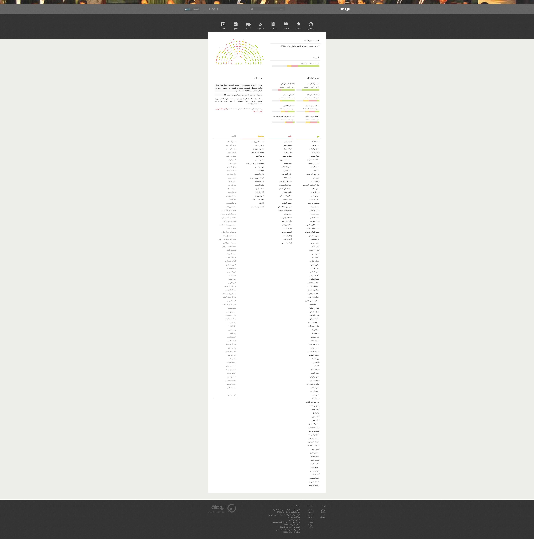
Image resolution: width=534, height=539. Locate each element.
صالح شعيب (232, 308)
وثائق (236, 28)
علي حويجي (232, 279)
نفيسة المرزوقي (258, 142)
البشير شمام (315, 467)
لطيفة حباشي (314, 239)
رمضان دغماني (314, 355)
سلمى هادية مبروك (285, 210)
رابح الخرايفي (287, 221)
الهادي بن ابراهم (313, 427)
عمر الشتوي (287, 170)
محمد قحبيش (314, 214)
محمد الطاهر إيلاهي (229, 243)
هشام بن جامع (231, 156)
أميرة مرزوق (259, 196)
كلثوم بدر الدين (231, 265)
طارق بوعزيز (287, 192)
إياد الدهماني (287, 228)
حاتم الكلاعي (315, 388)
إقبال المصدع (287, 236)
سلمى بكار (288, 214)
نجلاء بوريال (288, 149)
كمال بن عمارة (314, 250)
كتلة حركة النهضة (313, 84)
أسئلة (248, 28)
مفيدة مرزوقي (231, 196)
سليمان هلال (315, 341)
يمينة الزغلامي (231, 149)
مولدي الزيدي (287, 156)
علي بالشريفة (287, 174)
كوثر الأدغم (315, 246)
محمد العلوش (314, 210)
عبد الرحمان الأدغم (229, 297)
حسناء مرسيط (231, 344)
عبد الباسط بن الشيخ (312, 301)
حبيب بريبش (315, 152)
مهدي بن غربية (231, 369)
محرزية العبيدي (314, 236)
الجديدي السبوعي (258, 199)
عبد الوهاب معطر (230, 286)
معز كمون (232, 199)
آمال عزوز (315, 417)
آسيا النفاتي (315, 474)
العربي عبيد (315, 449)
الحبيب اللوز (315, 464)
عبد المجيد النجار (313, 283)
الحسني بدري (287, 232)
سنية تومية (315, 330)
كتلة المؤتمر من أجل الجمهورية (284, 116)
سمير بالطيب (287, 203)
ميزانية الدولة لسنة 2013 (291, 532)
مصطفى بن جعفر (313, 203)
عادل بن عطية (314, 308)
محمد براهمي (231, 228)
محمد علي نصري (286, 160)
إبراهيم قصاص (287, 243)
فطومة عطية (231, 268)
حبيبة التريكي (314, 380)
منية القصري (315, 192)
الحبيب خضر (315, 460)
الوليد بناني (315, 420)
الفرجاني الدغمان (313, 445)
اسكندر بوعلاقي (230, 380)
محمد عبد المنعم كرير (228, 217)
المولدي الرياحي (313, 435)
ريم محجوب (232, 330)
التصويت (260, 28)
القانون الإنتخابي (294, 520)
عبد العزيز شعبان (313, 290)
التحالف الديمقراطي (312, 116)
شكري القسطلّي (286, 196)
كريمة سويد (315, 257)
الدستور (286, 28)
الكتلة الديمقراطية (313, 95)
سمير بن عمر (231, 312)
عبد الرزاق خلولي (313, 293)
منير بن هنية (315, 189)
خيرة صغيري (315, 369)
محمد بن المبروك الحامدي (255, 163)
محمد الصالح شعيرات (312, 232)
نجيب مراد (315, 178)
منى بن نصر (315, 196)
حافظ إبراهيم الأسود (312, 384)
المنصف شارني (314, 438)
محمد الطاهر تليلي (313, 228)
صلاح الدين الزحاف (229, 304)
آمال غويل (316, 413)
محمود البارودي (258, 149)
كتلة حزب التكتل (289, 95)
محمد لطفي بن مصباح (228, 214)
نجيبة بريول (232, 178)
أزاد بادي (261, 203)
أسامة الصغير (231, 384)
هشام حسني (287, 145)
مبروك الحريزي (230, 257)
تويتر (260, 111)
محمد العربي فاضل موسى (227, 239)
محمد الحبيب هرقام (229, 246)
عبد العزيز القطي (286, 181)
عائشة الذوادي (314, 304)
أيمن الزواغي (259, 192)
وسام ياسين (315, 167)
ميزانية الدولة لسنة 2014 (291, 525)
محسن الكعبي (231, 250)
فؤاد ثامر (261, 170)
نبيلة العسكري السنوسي (310, 185)
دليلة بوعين (315, 362)
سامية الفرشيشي (313, 351)
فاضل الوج (232, 275)
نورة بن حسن (259, 145)
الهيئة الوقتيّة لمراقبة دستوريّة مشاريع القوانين (284, 515)
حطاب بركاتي (287, 225)
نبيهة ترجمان (315, 181)
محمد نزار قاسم (230, 207)
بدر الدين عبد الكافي (312, 402)
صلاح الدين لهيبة (313, 319)
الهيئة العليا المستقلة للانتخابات (289, 527)
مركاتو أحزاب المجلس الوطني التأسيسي (286, 522)
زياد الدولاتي (232, 322)
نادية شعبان (288, 152)
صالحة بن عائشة (313, 322)
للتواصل (323, 512)
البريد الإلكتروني (221, 109)
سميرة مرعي (259, 181)
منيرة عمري (232, 189)
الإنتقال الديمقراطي (288, 84)
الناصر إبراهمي (231, 366)
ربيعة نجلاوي (259, 189)
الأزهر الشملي (314, 471)
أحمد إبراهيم (287, 239)
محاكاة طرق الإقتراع (293, 517)
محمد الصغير (315, 217)
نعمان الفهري (231, 170)
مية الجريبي (232, 185)
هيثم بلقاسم (232, 152)
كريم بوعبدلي (259, 167)
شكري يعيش (287, 199)
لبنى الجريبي (315, 243)
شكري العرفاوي (313, 326)
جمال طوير (232, 348)
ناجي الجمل (232, 181)
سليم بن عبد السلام (285, 207)
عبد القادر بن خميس (257, 178)
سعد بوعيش (315, 348)
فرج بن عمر (315, 145)
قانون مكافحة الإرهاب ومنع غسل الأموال (286, 510)
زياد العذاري (232, 326)
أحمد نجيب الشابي (257, 207)
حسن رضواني (314, 377)
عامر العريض (231, 301)
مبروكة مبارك (231, 254)
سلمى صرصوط (314, 344)
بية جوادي (233, 359)
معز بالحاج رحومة (313, 442)
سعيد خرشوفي (286, 217)
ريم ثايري (233, 333)
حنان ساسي (232, 341)
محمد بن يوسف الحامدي (227, 225)
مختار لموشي (314, 156)
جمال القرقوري (230, 351)
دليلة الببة (316, 366)
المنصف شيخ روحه (229, 236)
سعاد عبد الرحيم (230, 319)
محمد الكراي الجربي (312, 225)
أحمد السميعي (314, 478)
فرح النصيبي (231, 272)
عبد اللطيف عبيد (230, 290)
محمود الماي (259, 160)
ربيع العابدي (315, 359)
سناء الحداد (315, 333)
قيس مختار (288, 163)
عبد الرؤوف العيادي (229, 293)
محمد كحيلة (260, 156)
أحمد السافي (231, 388)
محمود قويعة (315, 207)
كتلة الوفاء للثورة (289, 105)
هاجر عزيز (232, 160)
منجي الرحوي (314, 199)
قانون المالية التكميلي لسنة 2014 (288, 512)
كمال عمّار (315, 254)
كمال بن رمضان (313, 163)
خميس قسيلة (231, 337)
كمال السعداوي (230, 261)
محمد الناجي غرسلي (229, 232)
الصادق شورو (231, 377)
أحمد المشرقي (314, 482)
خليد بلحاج (315, 142)
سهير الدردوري (231, 145)
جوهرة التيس (314, 391)
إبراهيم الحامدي (314, 485)
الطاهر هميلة (231, 373)
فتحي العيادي (314, 272)
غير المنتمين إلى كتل (312, 105)
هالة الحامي (315, 170)
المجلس (298, 28)
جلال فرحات (232, 355)
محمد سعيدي (314, 221)
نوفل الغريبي (231, 167)
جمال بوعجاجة (314, 149)
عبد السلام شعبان (285, 185)
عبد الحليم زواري (313, 297)
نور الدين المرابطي (312, 174)
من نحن (323, 510)
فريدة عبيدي (315, 268)
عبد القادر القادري (313, 286)
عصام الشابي (287, 178)
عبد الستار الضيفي (285, 189)
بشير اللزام (315, 398)
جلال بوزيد (315, 395)
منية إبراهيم (232, 192)
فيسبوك (255, 111)
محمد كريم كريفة (258, 152)
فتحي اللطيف (287, 167)
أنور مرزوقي (315, 409)
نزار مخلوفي (231, 174)
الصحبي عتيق (314, 453)
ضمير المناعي (314, 315)
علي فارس (232, 283)
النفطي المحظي (313, 431)
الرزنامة (223, 28)
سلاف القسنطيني (313, 160)
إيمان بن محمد (314, 406)
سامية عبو (288, 142)
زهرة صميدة (315, 456)
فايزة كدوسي (259, 174)
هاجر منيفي (232, 163)
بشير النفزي (232, 142)
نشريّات (273, 28)
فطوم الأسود (315, 265)
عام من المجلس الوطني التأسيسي (288, 530)
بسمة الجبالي (231, 362)
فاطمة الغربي (314, 275)
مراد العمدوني (231, 203)
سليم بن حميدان (230, 315)
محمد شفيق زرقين (229, 221)
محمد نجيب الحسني (229, 210)
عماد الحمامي (314, 279)
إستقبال (311, 28)
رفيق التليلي (259, 185)
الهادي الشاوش (314, 424)
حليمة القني (315, 373)
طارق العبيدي (314, 312)
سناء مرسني (315, 337)
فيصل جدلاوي (314, 261)
